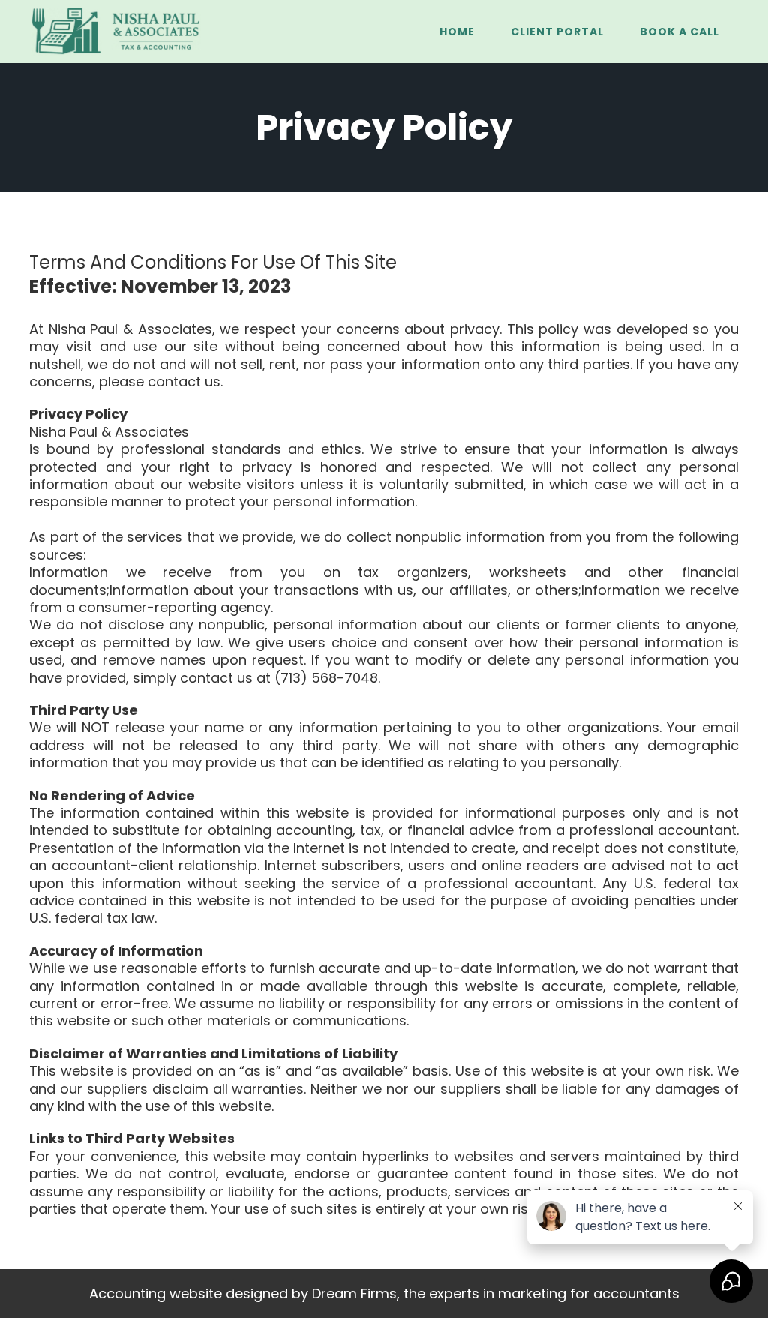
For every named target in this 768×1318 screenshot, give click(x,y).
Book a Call (679, 31)
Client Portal (557, 31)
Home (457, 31)
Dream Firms (354, 1293)
